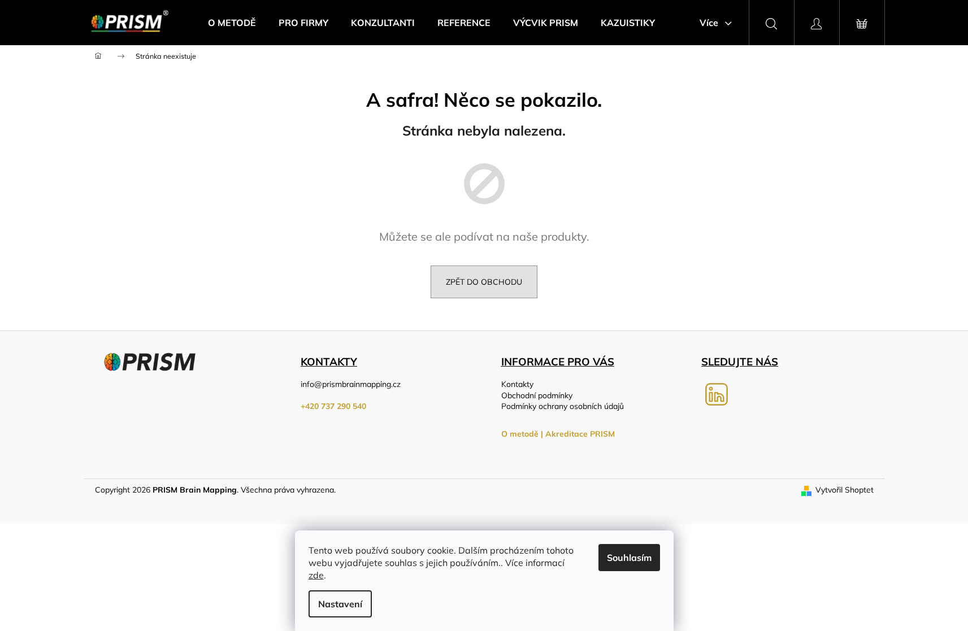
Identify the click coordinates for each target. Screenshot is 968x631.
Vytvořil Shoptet (844, 490)
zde (316, 575)
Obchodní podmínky (536, 395)
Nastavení (340, 604)
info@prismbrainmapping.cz (351, 384)
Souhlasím (629, 557)
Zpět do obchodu (484, 282)
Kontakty (517, 384)
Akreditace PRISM (580, 434)
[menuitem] (232, 22)
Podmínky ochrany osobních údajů (562, 406)
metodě (524, 434)
